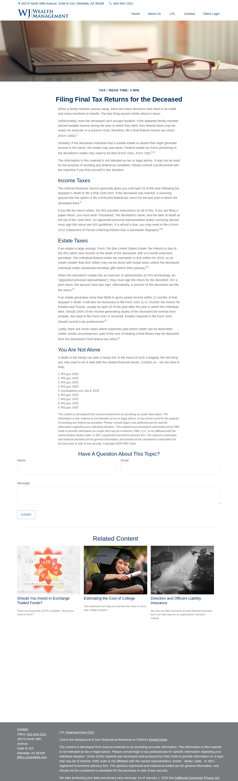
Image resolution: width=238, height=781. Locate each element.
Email (125, 460)
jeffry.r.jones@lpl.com (32, 757)
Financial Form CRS (80, 732)
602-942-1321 (123, 3)
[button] (135, 13)
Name (21, 460)
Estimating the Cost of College (109, 598)
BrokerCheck (158, 739)
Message (23, 483)
